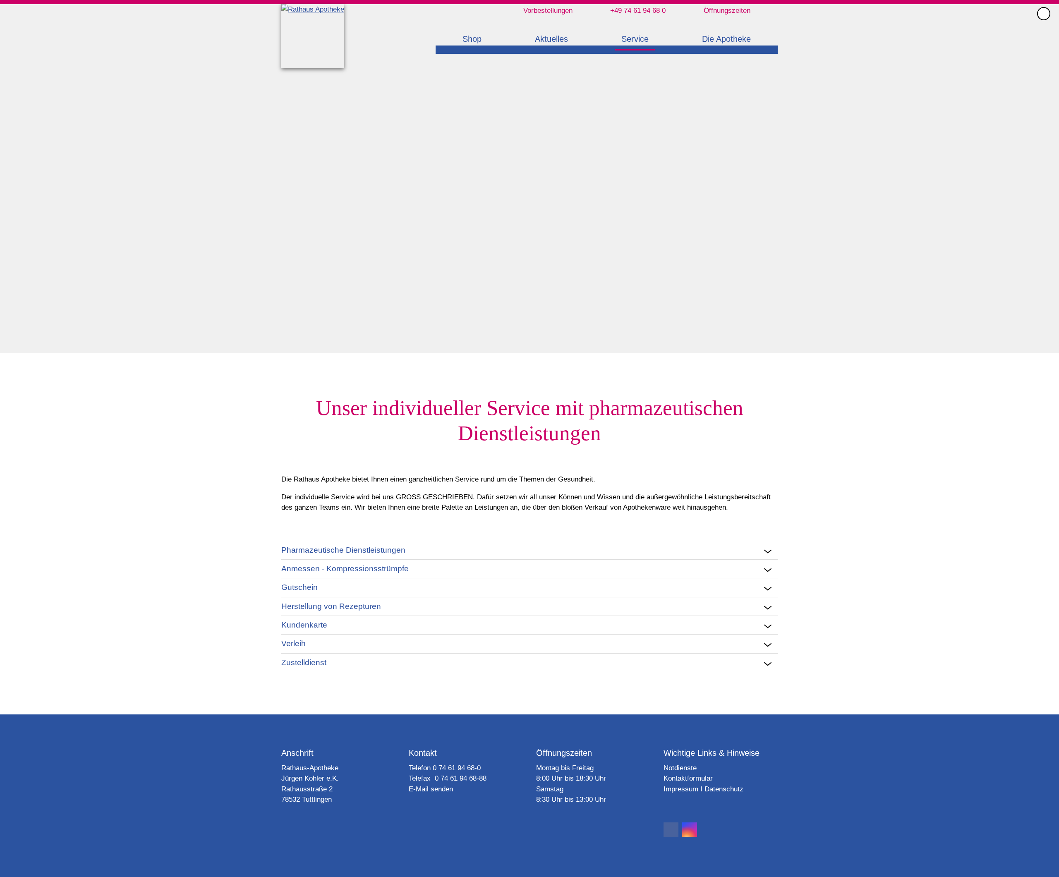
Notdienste (680, 768)
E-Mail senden (431, 789)
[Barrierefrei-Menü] (1043, 13)
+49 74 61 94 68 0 (638, 10)
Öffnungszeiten (727, 10)
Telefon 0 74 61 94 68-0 (445, 768)
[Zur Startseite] (312, 36)
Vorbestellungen (548, 10)
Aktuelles (551, 38)
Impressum (681, 789)
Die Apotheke (726, 38)
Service (635, 38)
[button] (671, 829)
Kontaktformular (688, 778)
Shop (472, 38)
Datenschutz (723, 789)
